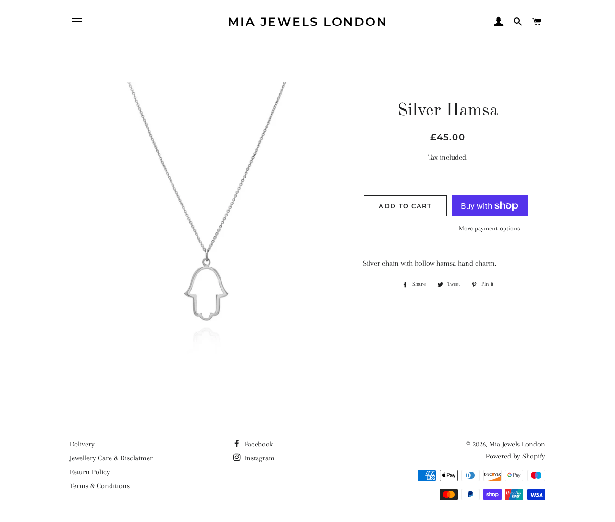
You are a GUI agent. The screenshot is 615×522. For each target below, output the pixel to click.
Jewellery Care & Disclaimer (111, 458)
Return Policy (90, 472)
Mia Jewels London (308, 21)
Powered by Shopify (515, 456)
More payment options (489, 228)
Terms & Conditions (100, 486)
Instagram (259, 458)
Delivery (82, 444)
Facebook (258, 444)
